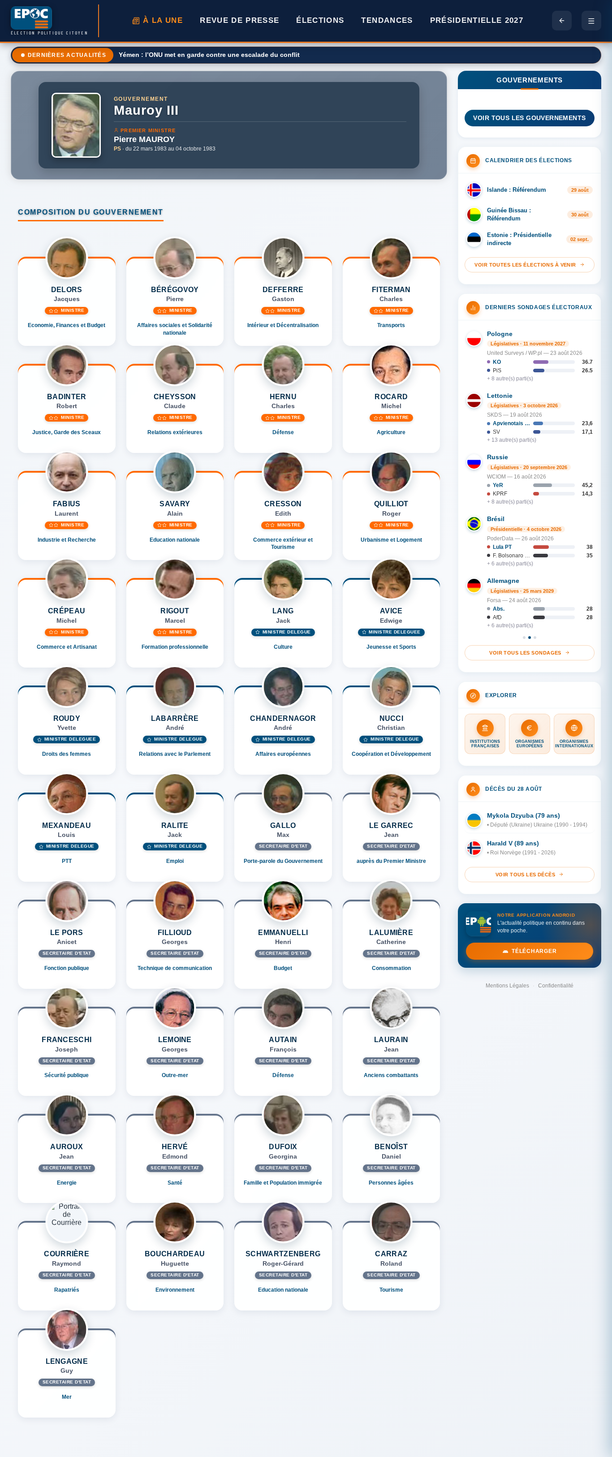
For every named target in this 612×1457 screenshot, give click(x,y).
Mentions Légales (507, 985)
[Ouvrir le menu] (591, 20)
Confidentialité (555, 985)
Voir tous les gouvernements (529, 118)
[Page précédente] (562, 20)
